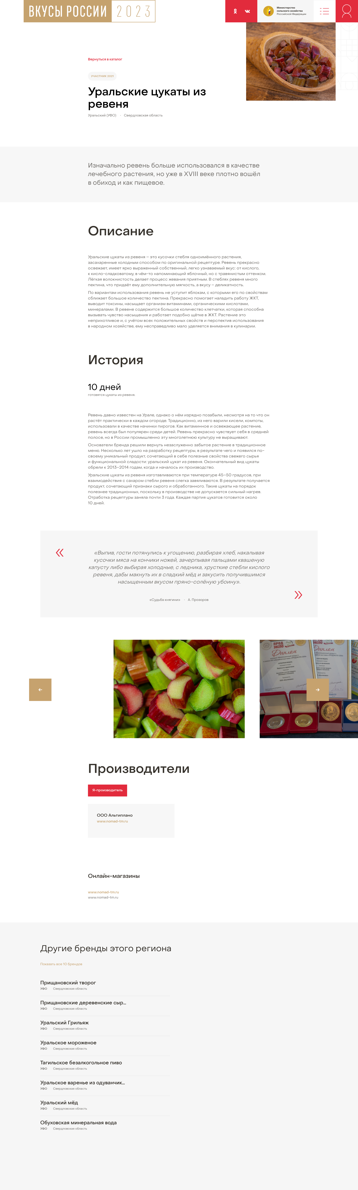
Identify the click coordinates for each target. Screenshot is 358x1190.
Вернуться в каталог (105, 59)
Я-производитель (107, 790)
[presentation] (40, 690)
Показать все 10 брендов (61, 964)
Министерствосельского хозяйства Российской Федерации (274, 13)
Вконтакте (247, 11)
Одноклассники (235, 11)
